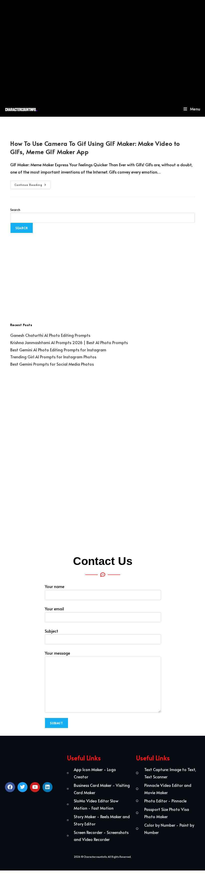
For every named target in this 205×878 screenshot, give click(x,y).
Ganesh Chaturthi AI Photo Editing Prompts (50, 335)
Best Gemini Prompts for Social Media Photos (52, 364)
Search (15, 209)
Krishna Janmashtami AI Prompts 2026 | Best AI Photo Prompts (69, 342)
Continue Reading (32, 184)
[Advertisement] (102, 50)
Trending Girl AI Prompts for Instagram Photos (53, 356)
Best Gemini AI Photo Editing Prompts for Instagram (58, 349)
